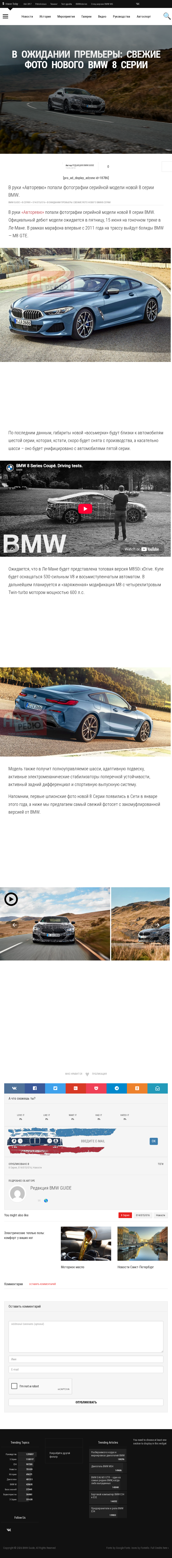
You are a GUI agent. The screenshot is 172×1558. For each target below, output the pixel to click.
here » (166, 1547)
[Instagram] (148, 4)
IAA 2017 (27, 4)
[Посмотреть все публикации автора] (17, 1193)
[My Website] (46, 1201)
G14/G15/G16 (25, 1167)
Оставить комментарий (42, 1284)
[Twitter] (143, 4)
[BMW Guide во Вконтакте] (138, 4)
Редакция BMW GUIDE (51, 1188)
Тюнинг (53, 4)
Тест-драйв (66, 4)
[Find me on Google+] (33, 1201)
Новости (37, 1167)
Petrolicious (41, 4)
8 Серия (13, 1167)
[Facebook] (153, 4)
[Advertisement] (86, 110)
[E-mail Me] (40, 1201)
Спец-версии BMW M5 (102, 4)
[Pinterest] (159, 4)
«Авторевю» (32, 212)
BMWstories (81, 4)
